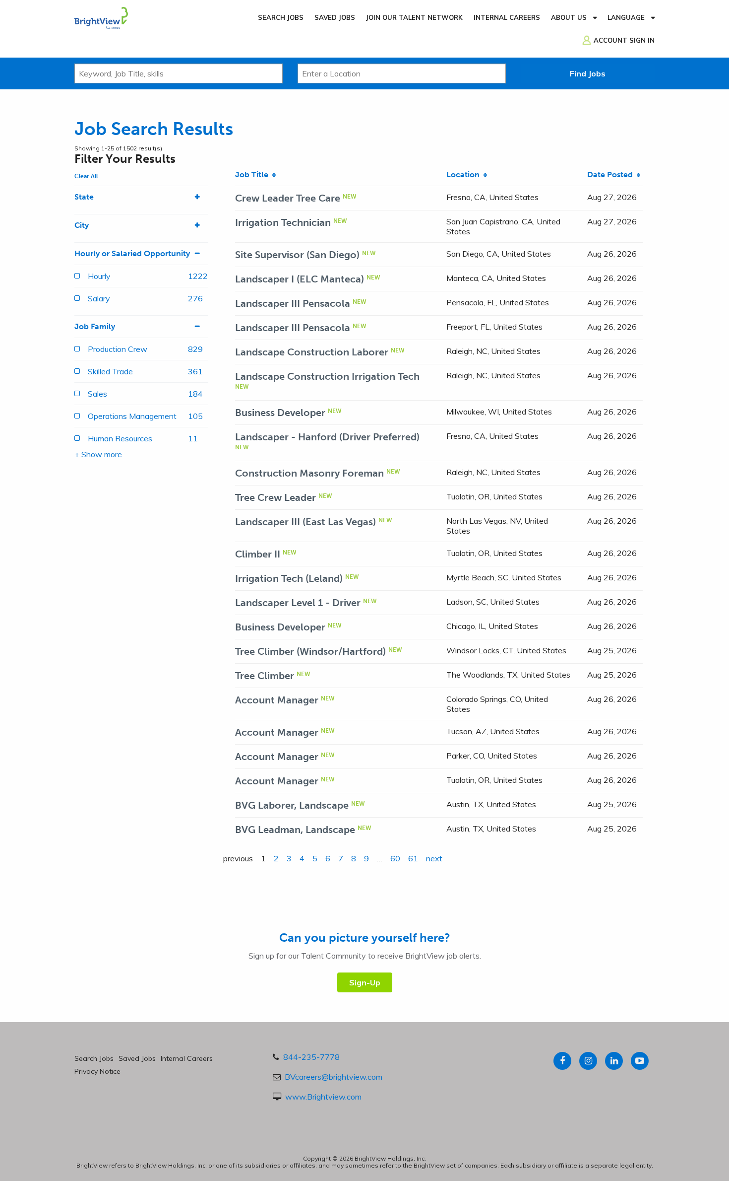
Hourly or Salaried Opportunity (132, 253)
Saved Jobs (334, 17)
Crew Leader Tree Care (287, 198)
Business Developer (280, 412)
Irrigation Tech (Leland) (289, 578)
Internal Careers (507, 17)
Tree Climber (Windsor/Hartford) (310, 651)
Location (465, 174)
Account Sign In (624, 40)
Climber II (257, 554)
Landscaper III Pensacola (292, 303)
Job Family (94, 326)
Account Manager (276, 700)
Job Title (253, 174)
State (84, 197)
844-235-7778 (311, 1057)
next (434, 858)
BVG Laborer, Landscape (292, 805)
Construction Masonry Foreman (309, 473)
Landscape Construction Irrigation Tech (327, 376)
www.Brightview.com (323, 1097)
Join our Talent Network (414, 17)
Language (626, 17)
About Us (569, 17)
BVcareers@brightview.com (333, 1077)
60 (395, 858)
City (81, 225)
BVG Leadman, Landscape (295, 829)
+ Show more (98, 454)
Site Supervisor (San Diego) (297, 255)
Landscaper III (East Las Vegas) (305, 522)
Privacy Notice (97, 1071)
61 (413, 858)
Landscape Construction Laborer (311, 352)
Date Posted (612, 174)
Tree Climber (264, 676)
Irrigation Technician (283, 222)
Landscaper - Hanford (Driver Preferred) (327, 437)
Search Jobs (281, 17)
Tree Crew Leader (275, 497)
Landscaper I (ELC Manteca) (299, 279)
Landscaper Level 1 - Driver (298, 603)
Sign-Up (364, 982)
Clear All (86, 176)
